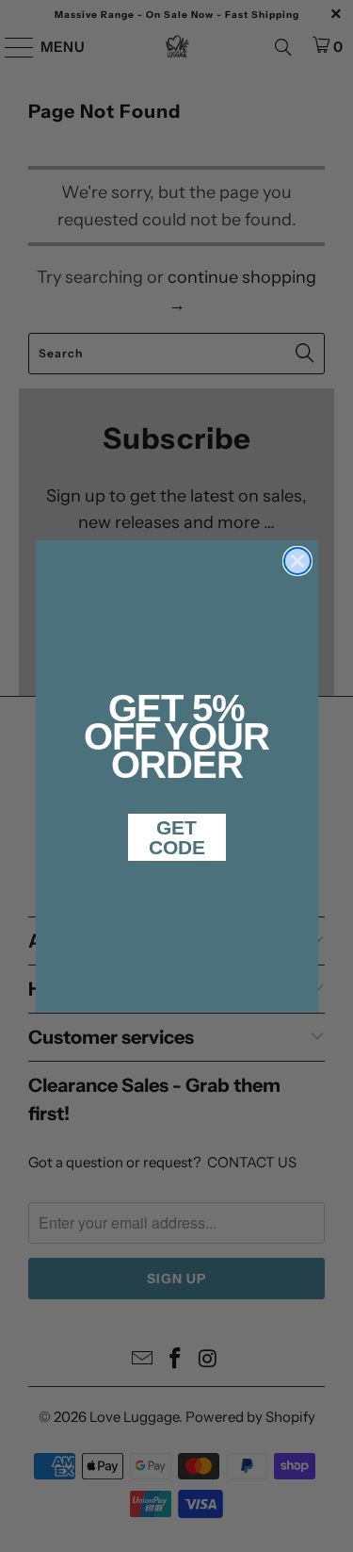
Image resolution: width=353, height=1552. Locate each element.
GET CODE (177, 837)
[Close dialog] (297, 561)
